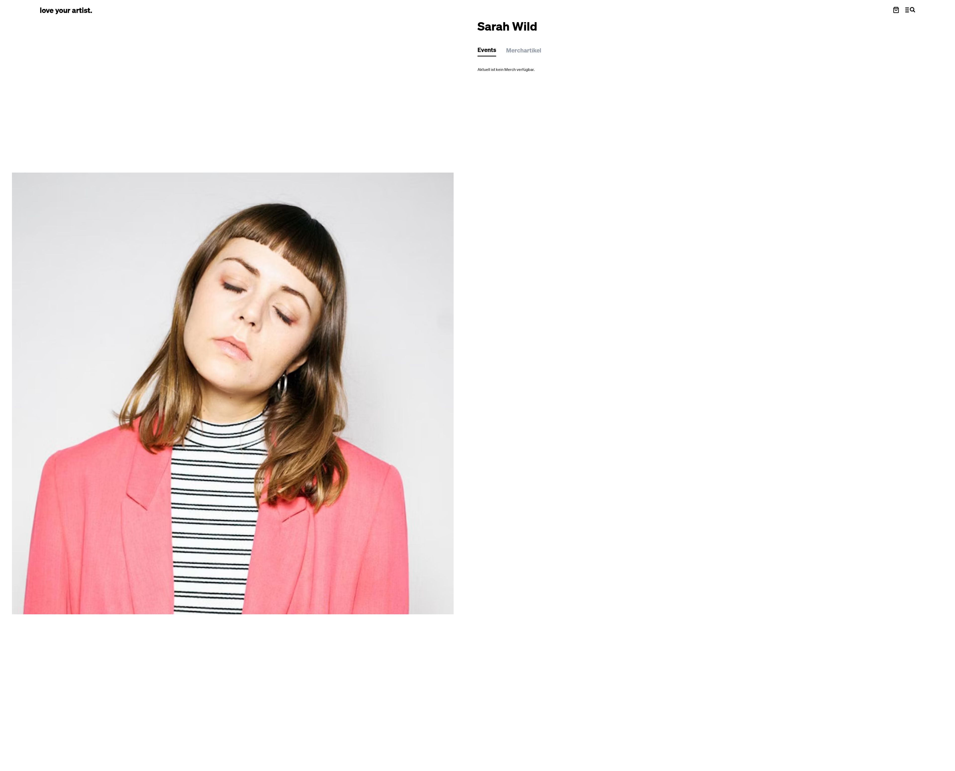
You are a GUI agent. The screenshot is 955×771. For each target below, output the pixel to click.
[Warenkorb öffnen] (896, 10)
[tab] (489, 51)
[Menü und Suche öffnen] (910, 10)
